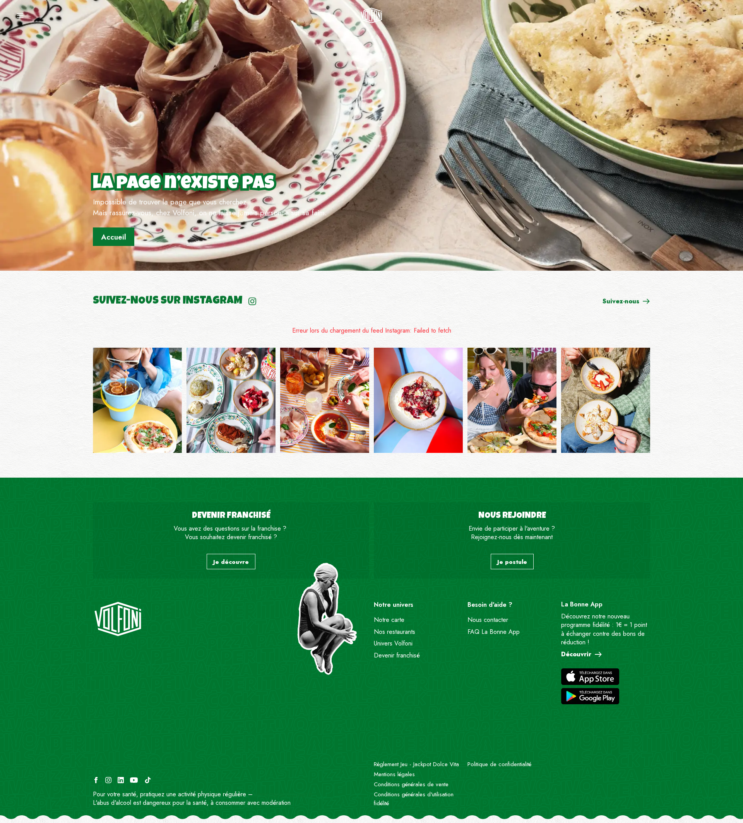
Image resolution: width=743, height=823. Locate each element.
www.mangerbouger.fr (283, 794)
